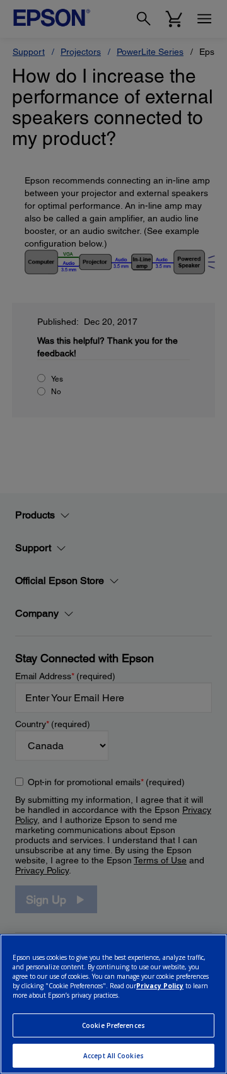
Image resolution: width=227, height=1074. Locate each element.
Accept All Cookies (113, 1055)
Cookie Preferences (113, 1025)
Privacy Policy (159, 985)
